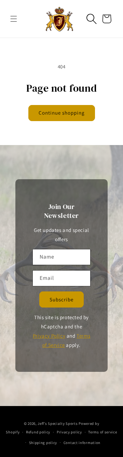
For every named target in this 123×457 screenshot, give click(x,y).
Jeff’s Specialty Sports (58, 423)
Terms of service (102, 432)
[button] (13, 18)
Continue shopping (62, 112)
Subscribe (61, 299)
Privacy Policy (49, 335)
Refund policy (38, 432)
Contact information (82, 442)
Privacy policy (69, 432)
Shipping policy (43, 442)
